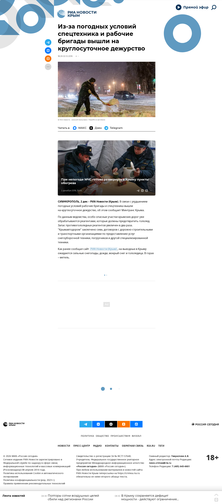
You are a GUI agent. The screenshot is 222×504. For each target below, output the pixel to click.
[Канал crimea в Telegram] (85, 424)
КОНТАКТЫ (112, 446)
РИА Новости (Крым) (104, 249)
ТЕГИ (161, 446)
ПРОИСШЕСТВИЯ (120, 436)
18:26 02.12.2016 (65, 56)
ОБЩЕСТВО (102, 436)
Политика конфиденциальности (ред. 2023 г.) (29, 480)
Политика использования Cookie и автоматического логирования (33, 475)
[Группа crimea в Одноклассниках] (124, 424)
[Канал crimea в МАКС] (136, 424)
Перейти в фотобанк (97, 120)
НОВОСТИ (64, 446)
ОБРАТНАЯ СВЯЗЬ (133, 446)
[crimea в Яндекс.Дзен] (111, 424)
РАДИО (97, 446)
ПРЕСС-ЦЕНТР (81, 446)
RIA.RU (151, 446)
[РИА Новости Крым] (76, 14)
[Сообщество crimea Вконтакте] (98, 424)
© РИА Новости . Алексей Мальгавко (72, 120)
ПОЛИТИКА (87, 436)
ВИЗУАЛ (136, 436)
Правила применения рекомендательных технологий (34, 484)
